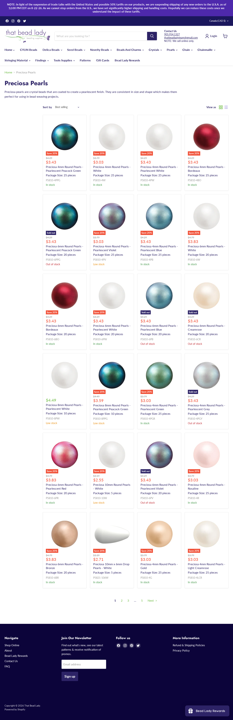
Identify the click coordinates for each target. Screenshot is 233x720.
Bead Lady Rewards (127, 60)
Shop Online (12, 645)
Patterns (85, 60)
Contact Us (11, 661)
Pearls (171, 49)
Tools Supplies (63, 60)
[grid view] (220, 107)
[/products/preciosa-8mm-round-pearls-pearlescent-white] (64, 375)
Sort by (47, 107)
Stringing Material (16, 60)
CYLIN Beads (28, 49)
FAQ (7, 666)
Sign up (69, 676)
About (8, 650)
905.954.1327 (172, 34)
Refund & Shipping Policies (189, 645)
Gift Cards (102, 60)
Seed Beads (75, 49)
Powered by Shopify (15, 709)
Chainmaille (205, 49)
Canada (217, 20)
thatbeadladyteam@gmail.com (181, 37)
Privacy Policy (181, 650)
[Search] (152, 36)
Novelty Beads (100, 49)
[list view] (225, 107)
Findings (41, 60)
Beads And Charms (129, 49)
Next (151, 600)
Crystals (154, 49)
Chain (186, 49)
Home (9, 49)
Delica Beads (51, 49)
